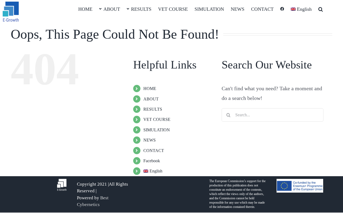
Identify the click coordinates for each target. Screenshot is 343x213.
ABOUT (151, 99)
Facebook (151, 160)
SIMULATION (156, 130)
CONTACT (153, 150)
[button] (320, 8)
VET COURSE (156, 119)
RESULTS (152, 109)
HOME (149, 88)
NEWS (149, 140)
